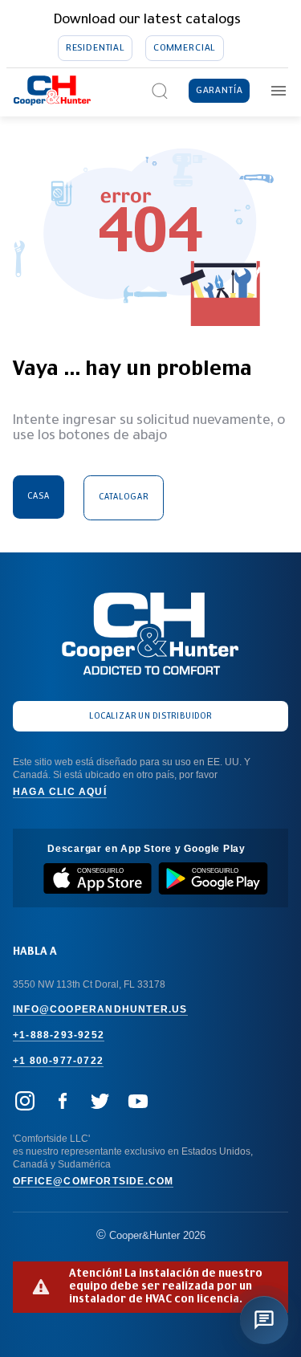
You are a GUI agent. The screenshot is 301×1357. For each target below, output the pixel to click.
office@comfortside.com (93, 1181)
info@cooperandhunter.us (100, 1009)
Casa (38, 496)
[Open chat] (264, 1320)
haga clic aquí (60, 791)
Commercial (184, 47)
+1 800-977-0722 (58, 1060)
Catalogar (123, 497)
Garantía (219, 90)
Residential (95, 47)
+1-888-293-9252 (58, 1035)
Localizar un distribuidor (150, 716)
